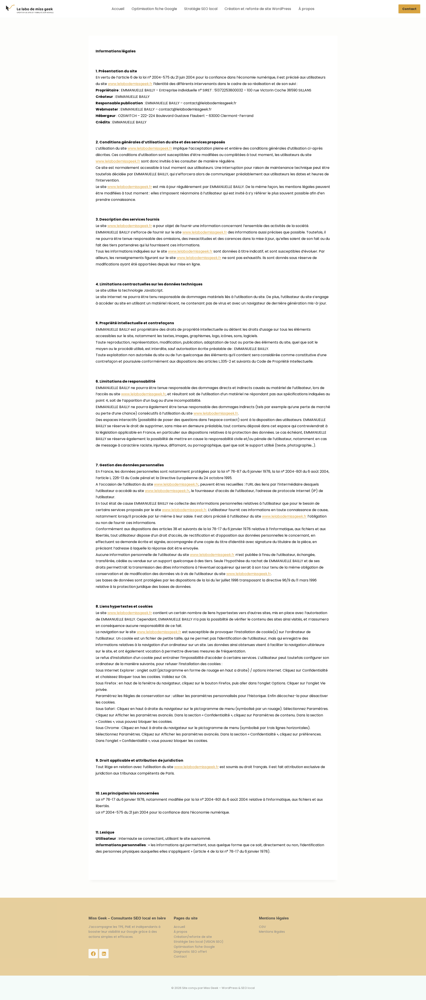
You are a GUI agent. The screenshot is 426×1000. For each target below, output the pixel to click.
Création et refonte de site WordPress (258, 8)
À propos (306, 8)
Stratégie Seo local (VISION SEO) (198, 941)
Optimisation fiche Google (154, 8)
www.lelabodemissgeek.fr (130, 83)
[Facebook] (93, 953)
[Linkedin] (103, 953)
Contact (409, 9)
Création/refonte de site (193, 937)
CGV (262, 927)
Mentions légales (272, 931)
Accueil (118, 8)
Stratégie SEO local (200, 8)
